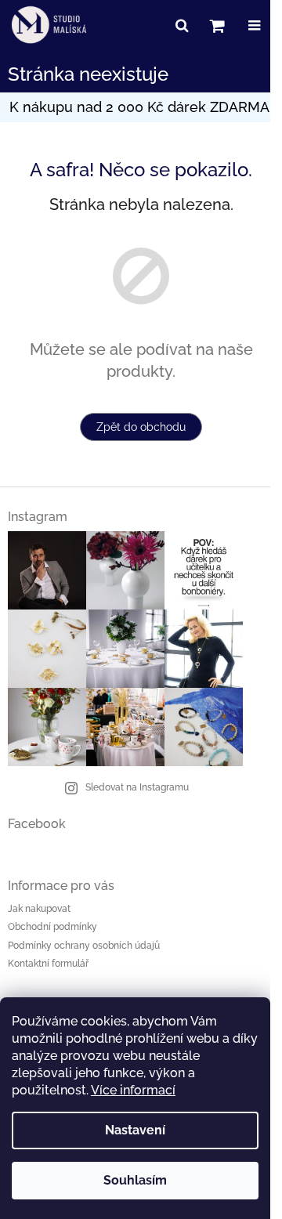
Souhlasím (135, 1180)
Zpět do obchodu (141, 427)
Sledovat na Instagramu (137, 787)
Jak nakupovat (39, 908)
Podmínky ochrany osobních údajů (84, 945)
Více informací (133, 1090)
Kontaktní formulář (48, 963)
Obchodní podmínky (52, 926)
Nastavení (135, 1130)
